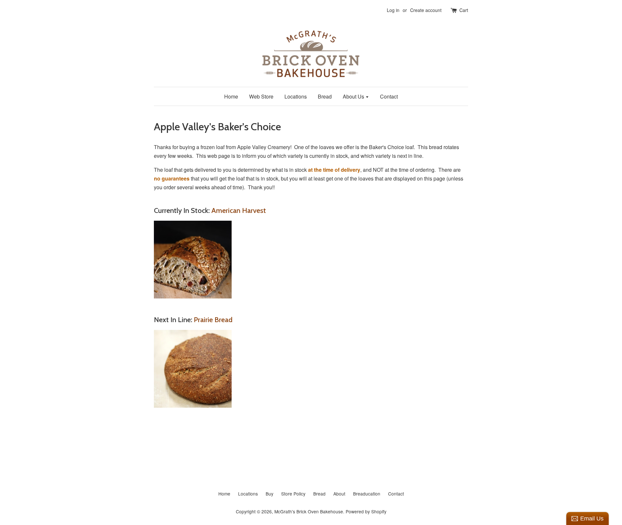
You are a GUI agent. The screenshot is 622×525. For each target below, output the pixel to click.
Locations (295, 96)
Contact (389, 96)
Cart (463, 10)
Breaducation (366, 493)
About (339, 493)
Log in (393, 10)
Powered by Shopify (366, 511)
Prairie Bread (213, 319)
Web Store (261, 96)
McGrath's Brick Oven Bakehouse (308, 511)
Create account (426, 10)
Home (231, 96)
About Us (354, 96)
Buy (269, 493)
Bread (325, 96)
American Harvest (238, 210)
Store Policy (293, 493)
